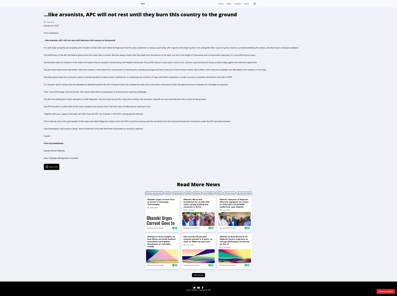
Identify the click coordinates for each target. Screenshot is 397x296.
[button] (254, 3)
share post (53, 167)
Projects (237, 4)
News (229, 4)
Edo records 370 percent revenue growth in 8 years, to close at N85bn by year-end (198, 239)
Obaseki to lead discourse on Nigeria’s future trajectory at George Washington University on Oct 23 (234, 240)
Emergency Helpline (386, 291)
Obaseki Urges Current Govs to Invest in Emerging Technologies (161, 202)
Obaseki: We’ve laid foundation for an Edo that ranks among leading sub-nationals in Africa (197, 203)
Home (221, 4)
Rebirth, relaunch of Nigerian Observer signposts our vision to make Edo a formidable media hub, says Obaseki (234, 203)
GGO (143, 4)
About (246, 4)
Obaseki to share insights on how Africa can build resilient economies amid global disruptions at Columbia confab (161, 241)
